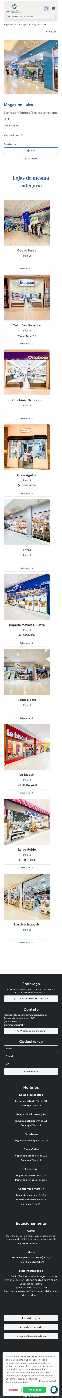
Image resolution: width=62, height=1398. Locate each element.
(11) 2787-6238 (12, 1021)
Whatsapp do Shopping (32, 1030)
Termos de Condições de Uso (31, 1336)
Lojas (24, 24)
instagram (33, 158)
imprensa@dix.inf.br (14, 1024)
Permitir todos (34, 1389)
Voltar (52, 31)
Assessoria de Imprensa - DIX (19, 1018)
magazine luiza (39, 24)
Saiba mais (25, 268)
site (33, 150)
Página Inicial (10, 24)
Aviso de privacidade (17, 1382)
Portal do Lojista (31, 1318)
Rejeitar (13, 1389)
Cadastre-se (31, 1071)
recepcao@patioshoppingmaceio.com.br (25, 1014)
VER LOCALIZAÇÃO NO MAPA (33, 998)
